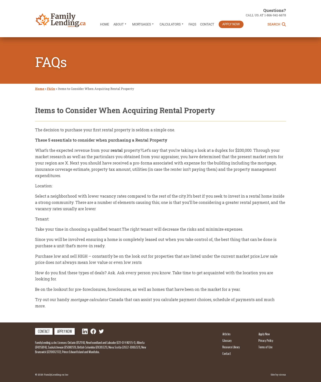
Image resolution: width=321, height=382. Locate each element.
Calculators (170, 24)
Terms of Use (265, 347)
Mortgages (141, 24)
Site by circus (278, 374)
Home (104, 24)
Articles (226, 334)
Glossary (227, 340)
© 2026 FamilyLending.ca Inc (51, 374)
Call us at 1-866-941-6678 (266, 15)
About (119, 24)
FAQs (192, 24)
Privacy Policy (265, 340)
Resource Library (231, 347)
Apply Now (231, 24)
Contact (207, 24)
